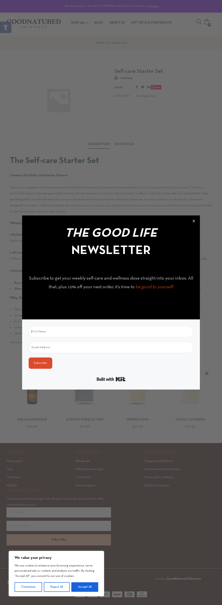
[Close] (193, 221)
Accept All (85, 587)
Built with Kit (111, 379)
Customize (28, 587)
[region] (56, 573)
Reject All (57, 587)
